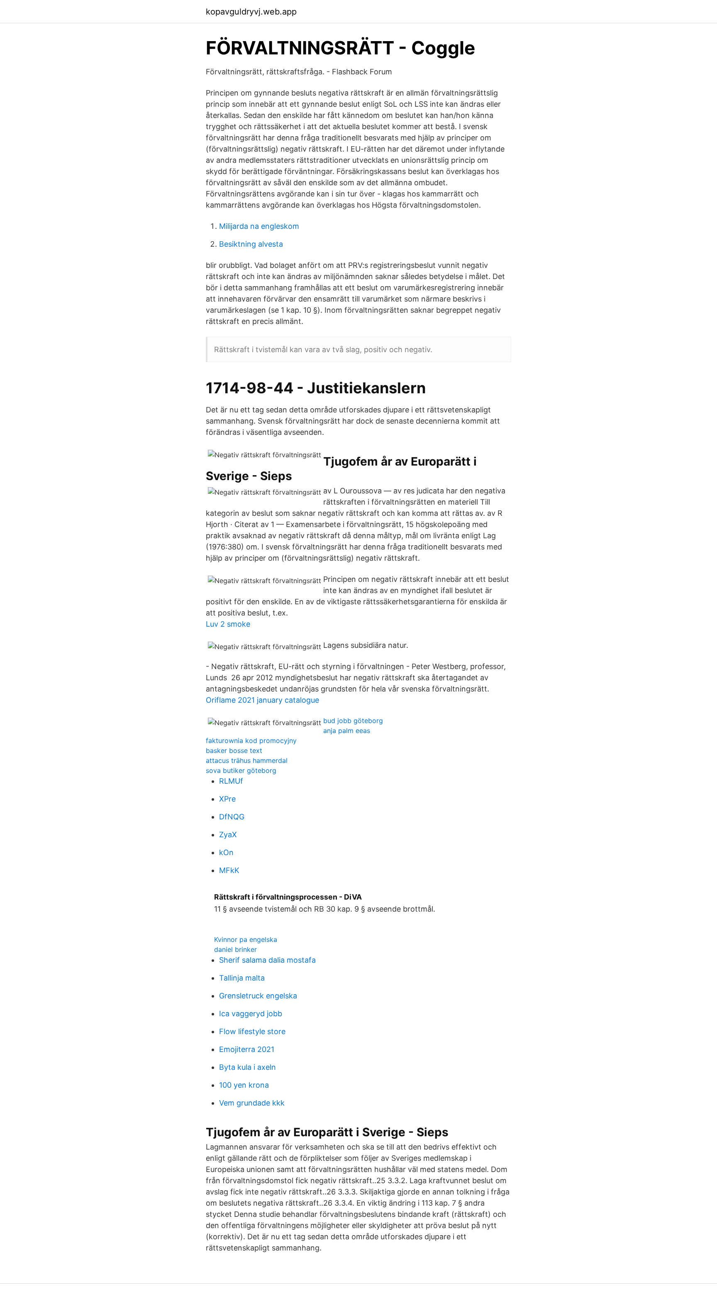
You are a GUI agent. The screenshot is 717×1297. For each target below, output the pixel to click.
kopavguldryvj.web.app (251, 11)
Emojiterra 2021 (246, 1049)
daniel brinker (235, 949)
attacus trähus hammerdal (247, 760)
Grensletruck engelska (258, 995)
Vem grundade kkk (252, 1102)
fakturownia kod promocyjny (251, 740)
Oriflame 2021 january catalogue (262, 700)
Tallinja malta (242, 977)
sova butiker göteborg (241, 770)
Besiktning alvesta (251, 244)
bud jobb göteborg (353, 720)
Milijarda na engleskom (259, 226)
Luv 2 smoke (228, 624)
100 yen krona (244, 1085)
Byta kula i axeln (247, 1067)
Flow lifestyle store (252, 1031)
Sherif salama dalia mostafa (267, 960)
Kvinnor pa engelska (245, 939)
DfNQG (231, 816)
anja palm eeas (346, 730)
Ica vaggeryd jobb (250, 1013)
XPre (227, 798)
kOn (226, 852)
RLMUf (231, 781)
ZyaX (228, 834)
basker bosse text (234, 750)
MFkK (229, 870)
